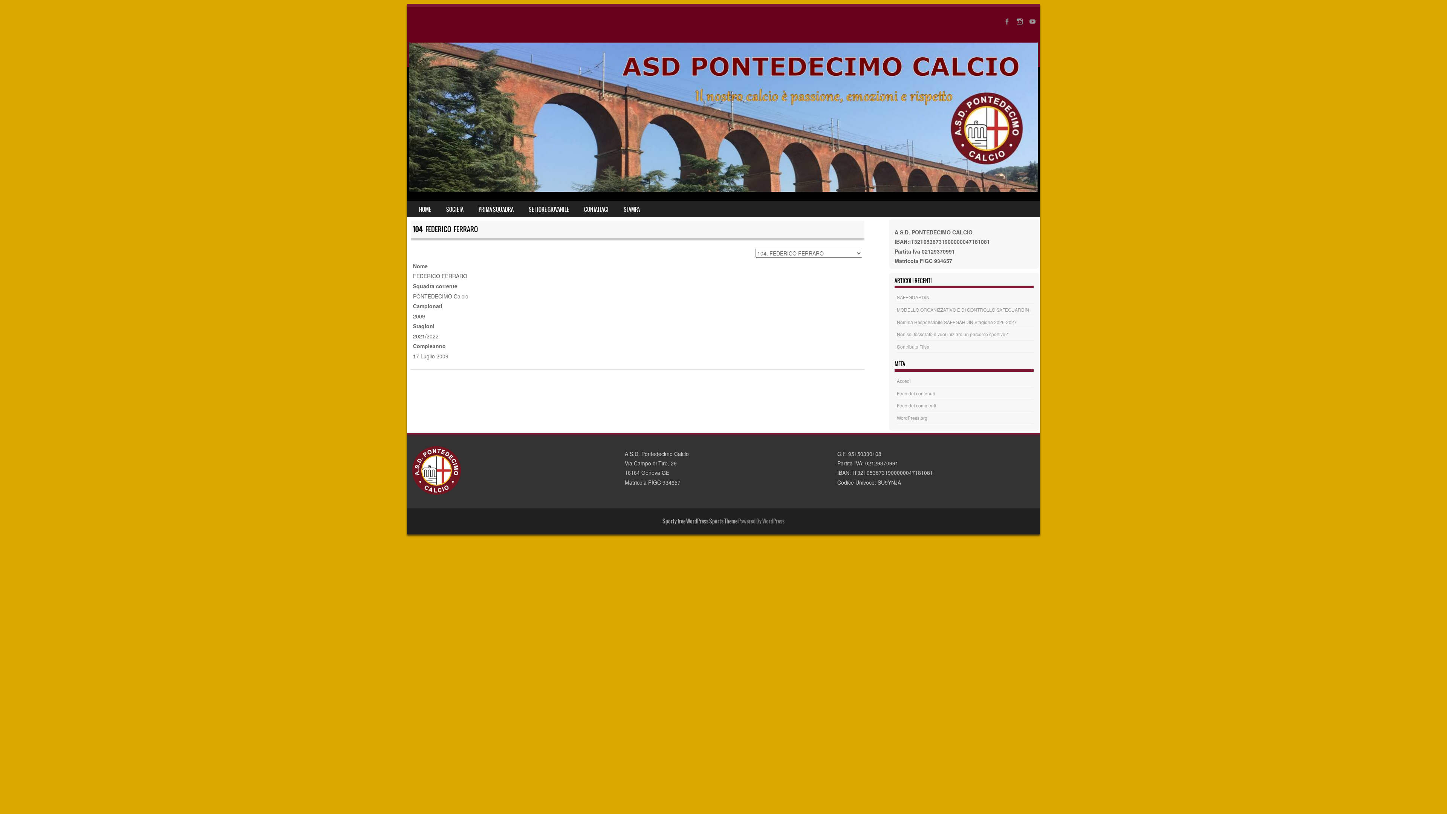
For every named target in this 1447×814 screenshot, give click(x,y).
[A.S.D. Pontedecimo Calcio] (723, 189)
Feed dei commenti (916, 405)
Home (425, 209)
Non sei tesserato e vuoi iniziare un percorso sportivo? (952, 334)
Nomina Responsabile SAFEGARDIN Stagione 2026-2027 (957, 322)
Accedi (904, 381)
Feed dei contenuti (916, 393)
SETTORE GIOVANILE (549, 209)
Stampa (632, 209)
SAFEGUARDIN (913, 297)
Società (454, 209)
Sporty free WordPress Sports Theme (699, 521)
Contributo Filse (913, 346)
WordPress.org (912, 418)
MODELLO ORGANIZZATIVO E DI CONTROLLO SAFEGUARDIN (963, 309)
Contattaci (596, 209)
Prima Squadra (496, 209)
